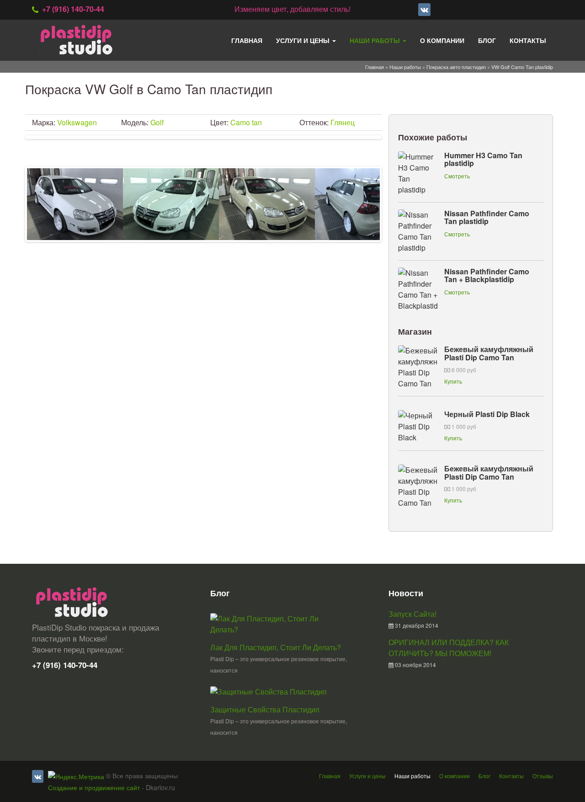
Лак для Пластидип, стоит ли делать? (275, 647)
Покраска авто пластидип (456, 66)
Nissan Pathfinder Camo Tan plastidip (486, 217)
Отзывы (542, 776)
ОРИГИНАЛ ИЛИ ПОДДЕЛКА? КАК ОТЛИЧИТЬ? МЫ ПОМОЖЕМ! (448, 647)
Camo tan (246, 122)
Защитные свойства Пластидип (264, 709)
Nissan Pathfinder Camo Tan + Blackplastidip (486, 275)
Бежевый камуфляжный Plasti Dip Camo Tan (488, 353)
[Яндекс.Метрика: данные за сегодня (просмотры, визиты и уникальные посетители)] (76, 776)
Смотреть (457, 176)
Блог (487, 40)
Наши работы (376, 40)
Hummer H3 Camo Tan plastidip (483, 159)
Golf (157, 122)
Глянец (342, 122)
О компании (442, 40)
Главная (246, 40)
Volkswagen (77, 122)
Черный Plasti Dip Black (487, 414)
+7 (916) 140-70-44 (73, 9)
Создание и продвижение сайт (94, 787)
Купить (453, 381)
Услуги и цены (303, 40)
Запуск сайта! (412, 614)
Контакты (528, 40)
